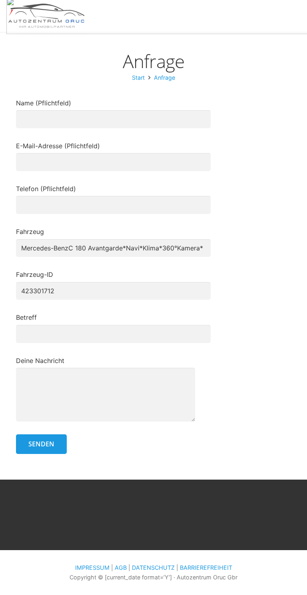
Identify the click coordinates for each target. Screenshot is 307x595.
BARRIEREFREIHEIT (206, 567)
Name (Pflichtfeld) (43, 103)
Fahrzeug (30, 232)
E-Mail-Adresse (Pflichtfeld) (58, 146)
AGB (121, 567)
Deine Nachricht (40, 361)
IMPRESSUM (92, 567)
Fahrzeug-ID (34, 274)
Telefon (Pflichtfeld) (46, 189)
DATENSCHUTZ (153, 567)
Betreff (26, 317)
